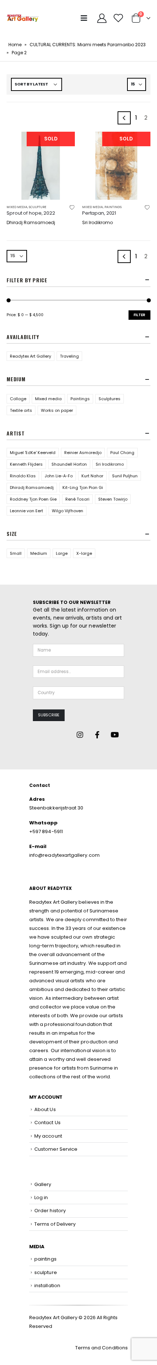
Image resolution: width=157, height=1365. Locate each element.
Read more (62, 143)
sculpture (37, 207)
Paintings (80, 399)
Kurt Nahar (92, 476)
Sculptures (109, 399)
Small (16, 553)
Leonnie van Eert (26, 511)
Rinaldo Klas (23, 476)
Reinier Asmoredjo (83, 452)
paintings (113, 207)
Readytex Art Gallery (30, 356)
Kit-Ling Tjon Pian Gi (82, 487)
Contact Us (47, 1122)
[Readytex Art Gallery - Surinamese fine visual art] (23, 18)
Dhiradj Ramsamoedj (32, 487)
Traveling (69, 356)
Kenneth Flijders (26, 464)
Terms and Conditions (101, 1347)
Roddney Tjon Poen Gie (33, 499)
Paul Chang (122, 452)
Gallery (42, 1184)
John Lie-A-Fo (59, 476)
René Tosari (77, 499)
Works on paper (57, 410)
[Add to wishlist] (72, 207)
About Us (45, 1109)
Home (15, 44)
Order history (50, 1210)
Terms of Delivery (55, 1224)
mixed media (17, 207)
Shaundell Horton (69, 464)
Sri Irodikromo (110, 464)
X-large (84, 553)
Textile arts (21, 410)
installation (47, 1285)
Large (62, 553)
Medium (38, 553)
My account (48, 1136)
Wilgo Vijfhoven (67, 511)
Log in (41, 1197)
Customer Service (55, 1149)
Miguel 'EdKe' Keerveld (32, 452)
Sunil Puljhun (125, 476)
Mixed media (48, 399)
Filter (139, 315)
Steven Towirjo (112, 499)
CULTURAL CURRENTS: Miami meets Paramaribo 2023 (88, 44)
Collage (18, 399)
